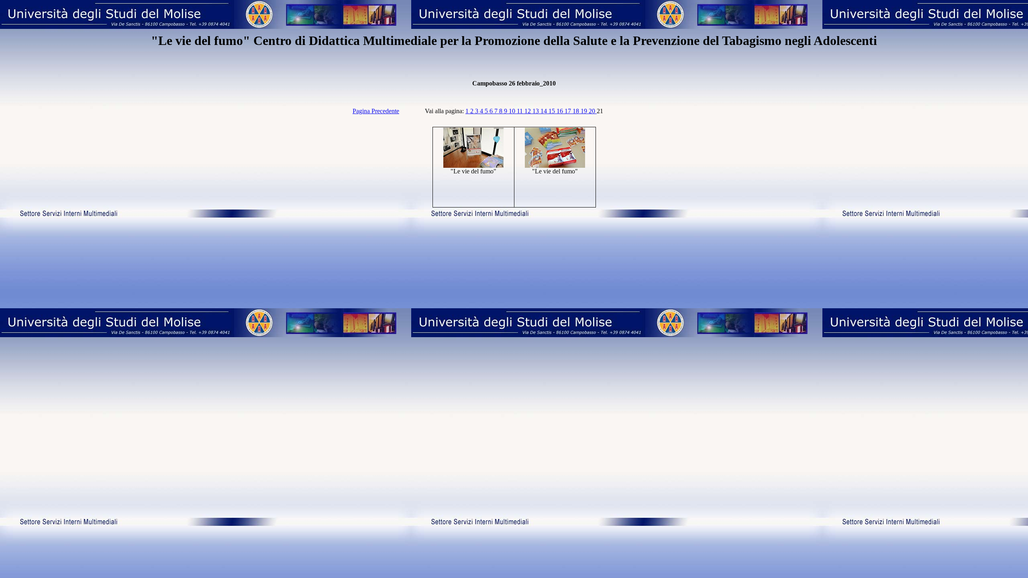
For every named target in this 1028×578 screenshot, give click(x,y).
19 (585, 111)
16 (561, 111)
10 (513, 111)
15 (553, 111)
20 (593, 111)
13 (536, 111)
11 (520, 111)
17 (569, 111)
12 (528, 111)
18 (577, 111)
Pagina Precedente (376, 111)
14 (545, 111)
